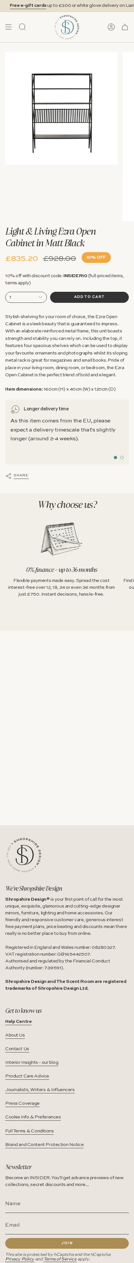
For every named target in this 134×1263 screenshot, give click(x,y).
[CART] (125, 26)
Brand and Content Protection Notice (44, 1144)
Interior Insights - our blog (31, 1062)
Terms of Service (60, 1259)
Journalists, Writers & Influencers (40, 1090)
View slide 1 (115, 457)
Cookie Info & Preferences (33, 1117)
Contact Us (17, 1049)
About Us (15, 1035)
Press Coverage (22, 1103)
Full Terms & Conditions (29, 1131)
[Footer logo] (24, 855)
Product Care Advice (27, 1076)
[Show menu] (8, 27)
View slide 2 (122, 457)
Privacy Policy (19, 1259)
